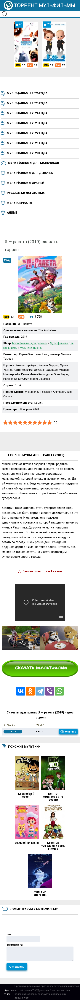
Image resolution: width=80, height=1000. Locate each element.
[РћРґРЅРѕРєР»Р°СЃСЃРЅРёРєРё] (30, 691)
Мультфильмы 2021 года (27, 143)
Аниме (12, 212)
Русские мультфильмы (26, 193)
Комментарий (15, 945)
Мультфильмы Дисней (25, 183)
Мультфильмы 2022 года (27, 133)
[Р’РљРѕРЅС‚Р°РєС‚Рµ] (20, 691)
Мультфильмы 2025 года (27, 103)
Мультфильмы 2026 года (27, 93)
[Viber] (49, 691)
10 (49, 422)
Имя (9, 934)
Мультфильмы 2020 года (27, 153)
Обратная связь (9, 992)
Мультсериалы (19, 203)
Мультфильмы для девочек (30, 173)
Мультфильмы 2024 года (27, 113)
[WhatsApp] (59, 691)
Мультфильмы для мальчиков (33, 163)
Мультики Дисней (31, 347)
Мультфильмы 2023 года (27, 123)
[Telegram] (40, 691)
